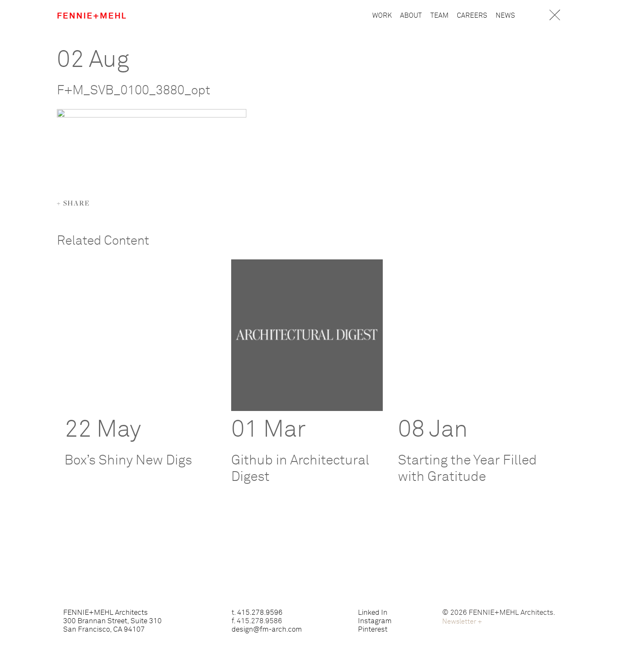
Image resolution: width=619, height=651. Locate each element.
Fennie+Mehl (92, 16)
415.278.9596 (260, 612)
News (505, 15)
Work (382, 15)
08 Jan (433, 430)
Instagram (375, 621)
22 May (102, 430)
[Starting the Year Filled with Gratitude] (474, 335)
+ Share (73, 203)
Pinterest (372, 629)
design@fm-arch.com (267, 629)
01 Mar (268, 430)
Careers (472, 15)
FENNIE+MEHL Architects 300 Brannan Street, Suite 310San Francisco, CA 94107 (112, 621)
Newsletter (462, 621)
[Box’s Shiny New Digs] (140, 335)
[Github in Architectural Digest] (307, 335)
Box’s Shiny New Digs (128, 460)
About (411, 15)
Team (439, 15)
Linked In (372, 612)
